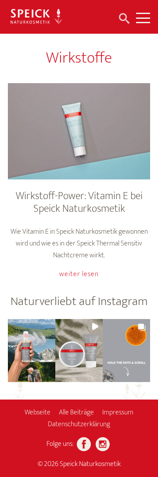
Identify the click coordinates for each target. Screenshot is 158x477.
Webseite (37, 412)
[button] (31, 350)
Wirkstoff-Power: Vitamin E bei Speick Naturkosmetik (79, 202)
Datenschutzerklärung (79, 424)
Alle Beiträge (76, 412)
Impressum (117, 412)
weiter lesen (79, 274)
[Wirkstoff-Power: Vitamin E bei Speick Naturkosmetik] (79, 131)
